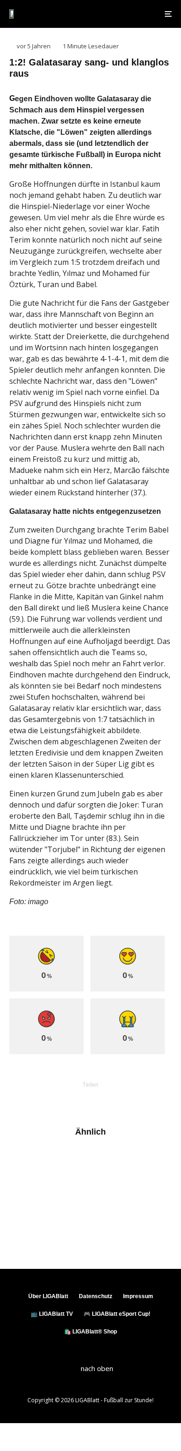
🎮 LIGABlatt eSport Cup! (117, 1314)
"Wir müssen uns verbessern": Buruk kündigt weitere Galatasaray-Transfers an (109, 1196)
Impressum (138, 1296)
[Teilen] (42, 1100)
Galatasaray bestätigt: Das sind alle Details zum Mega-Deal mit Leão (106, 1161)
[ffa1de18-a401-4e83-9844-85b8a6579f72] (24, 1192)
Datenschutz (95, 1296)
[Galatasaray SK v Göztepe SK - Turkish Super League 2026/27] (24, 1161)
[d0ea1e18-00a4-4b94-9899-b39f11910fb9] (24, 1231)
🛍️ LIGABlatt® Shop (90, 1331)
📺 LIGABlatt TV (52, 1314)
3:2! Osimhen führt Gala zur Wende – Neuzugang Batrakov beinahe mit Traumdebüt (108, 1235)
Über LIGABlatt (48, 1296)
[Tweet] (66, 1100)
